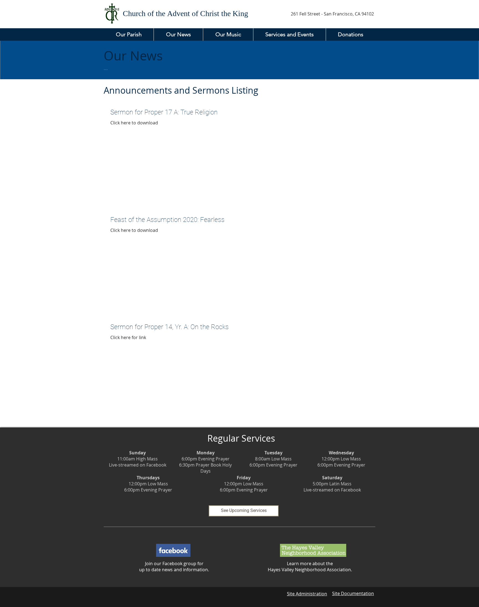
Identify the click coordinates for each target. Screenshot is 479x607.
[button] (129, 34)
